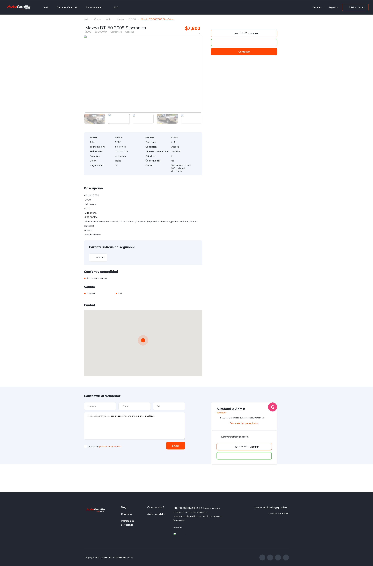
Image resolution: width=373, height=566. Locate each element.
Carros (97, 19)
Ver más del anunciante (244, 423)
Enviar (175, 445)
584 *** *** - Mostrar (246, 33)
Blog (123, 507)
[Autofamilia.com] (183, 534)
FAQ (116, 7)
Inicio (46, 7)
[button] (244, 51)
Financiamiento (94, 7)
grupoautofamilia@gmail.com (272, 507)
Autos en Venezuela (67, 7)
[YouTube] (286, 557)
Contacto (126, 514)
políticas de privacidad (110, 446)
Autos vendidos (156, 514)
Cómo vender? (155, 507)
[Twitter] (270, 557)
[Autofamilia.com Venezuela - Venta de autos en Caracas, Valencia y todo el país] (19, 6)
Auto (108, 19)
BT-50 (132, 19)
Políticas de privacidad (127, 522)
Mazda (120, 19)
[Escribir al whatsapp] (244, 42)
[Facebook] (262, 557)
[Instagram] (278, 557)
